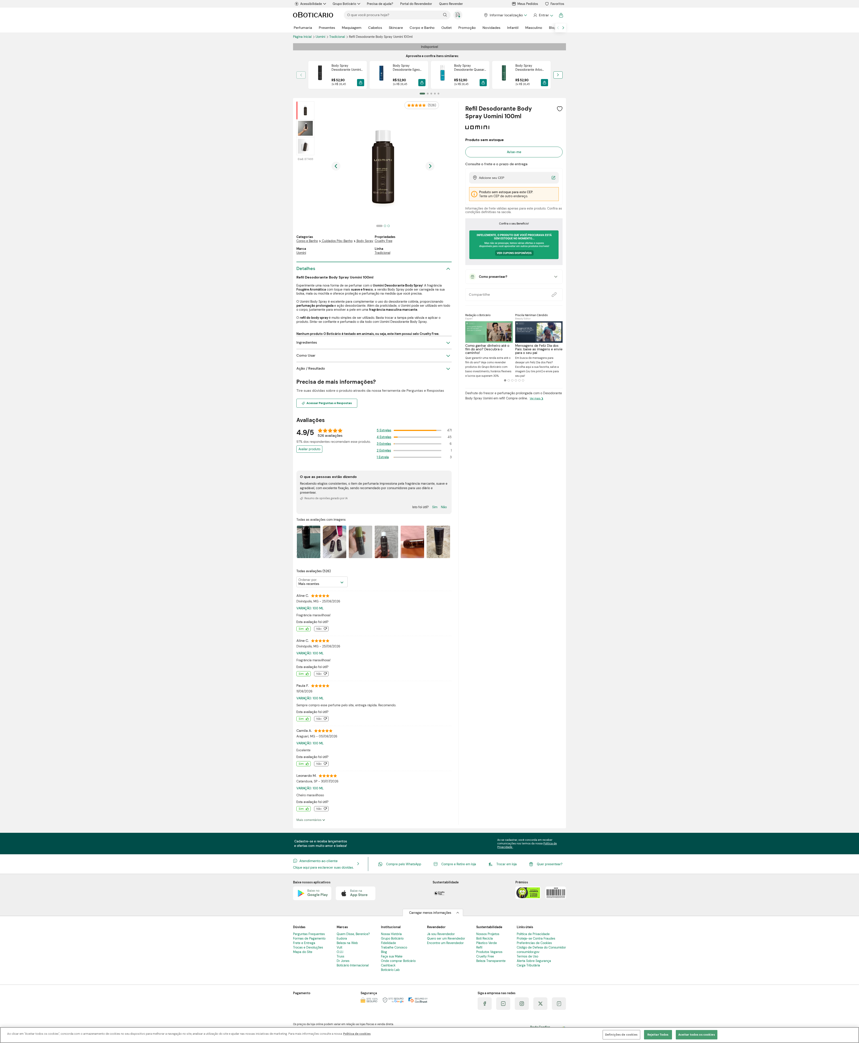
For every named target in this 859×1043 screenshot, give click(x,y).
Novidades (491, 27)
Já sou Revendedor (441, 934)
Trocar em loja (506, 864)
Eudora (342, 938)
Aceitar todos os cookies (696, 1035)
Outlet (446, 27)
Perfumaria (303, 27)
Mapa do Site (302, 952)
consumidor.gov (528, 952)
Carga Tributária (528, 965)
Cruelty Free (383, 241)
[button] (360, 82)
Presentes (327, 27)
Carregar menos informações (430, 913)
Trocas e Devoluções (308, 947)
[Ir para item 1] (422, 93)
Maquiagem (351, 27)
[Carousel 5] (519, 380)
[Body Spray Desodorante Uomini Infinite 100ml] (320, 75)
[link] (337, 75)
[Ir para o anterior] (558, 27)
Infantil (513, 27)
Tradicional (337, 37)
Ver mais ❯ (536, 398)
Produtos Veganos (489, 952)
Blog (552, 27)
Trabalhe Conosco (394, 947)
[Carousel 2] (509, 380)
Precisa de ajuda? (380, 4)
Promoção (467, 27)
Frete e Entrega (304, 943)
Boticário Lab (390, 970)
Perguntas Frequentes (309, 934)
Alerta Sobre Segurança (534, 961)
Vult (339, 947)
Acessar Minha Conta (543, 15)
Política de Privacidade (533, 934)
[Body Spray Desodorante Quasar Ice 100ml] (442, 75)
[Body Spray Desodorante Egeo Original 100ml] (381, 75)
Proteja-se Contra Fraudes (536, 938)
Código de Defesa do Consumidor (541, 947)
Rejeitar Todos (658, 1035)
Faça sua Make (391, 956)
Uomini (321, 37)
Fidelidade (388, 943)
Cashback (388, 965)
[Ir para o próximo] (563, 27)
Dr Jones (343, 961)
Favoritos (557, 4)
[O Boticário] (313, 15)
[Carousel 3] (512, 380)
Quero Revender (451, 4)
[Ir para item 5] (438, 93)
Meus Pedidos (527, 4)
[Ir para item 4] (435, 93)
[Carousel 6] (523, 380)
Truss (340, 956)
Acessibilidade (311, 4)
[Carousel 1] (505, 380)
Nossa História (391, 934)
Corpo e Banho (422, 27)
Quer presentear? (549, 864)
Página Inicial (303, 37)
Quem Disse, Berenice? (353, 934)
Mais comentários (309, 820)
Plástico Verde (486, 943)
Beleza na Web (347, 943)
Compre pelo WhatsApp (403, 864)
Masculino (533, 27)
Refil (479, 947)
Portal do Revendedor (416, 4)
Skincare (396, 27)
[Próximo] (558, 75)
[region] (429, 1035)
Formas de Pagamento (309, 938)
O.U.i (340, 952)
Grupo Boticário (344, 4)
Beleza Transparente (491, 961)
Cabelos (375, 27)
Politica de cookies (357, 1034)
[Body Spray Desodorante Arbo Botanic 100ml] (504, 75)
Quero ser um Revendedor (446, 938)
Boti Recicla (484, 938)
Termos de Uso (527, 956)
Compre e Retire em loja (458, 864)
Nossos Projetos (487, 934)
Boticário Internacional (353, 965)
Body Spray (365, 241)
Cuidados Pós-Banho (337, 241)
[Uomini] (477, 127)
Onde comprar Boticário (398, 961)
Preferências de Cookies (534, 943)
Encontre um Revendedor (445, 943)
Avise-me (514, 152)
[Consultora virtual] (457, 15)
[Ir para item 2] (428, 93)
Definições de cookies (621, 1035)
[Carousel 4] (516, 380)
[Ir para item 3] (431, 93)
